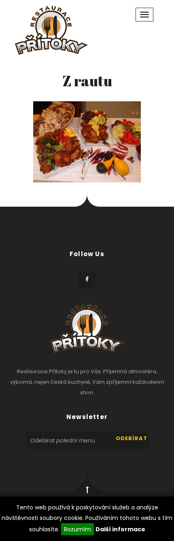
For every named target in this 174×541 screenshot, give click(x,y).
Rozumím (77, 529)
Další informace (120, 529)
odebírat (131, 438)
